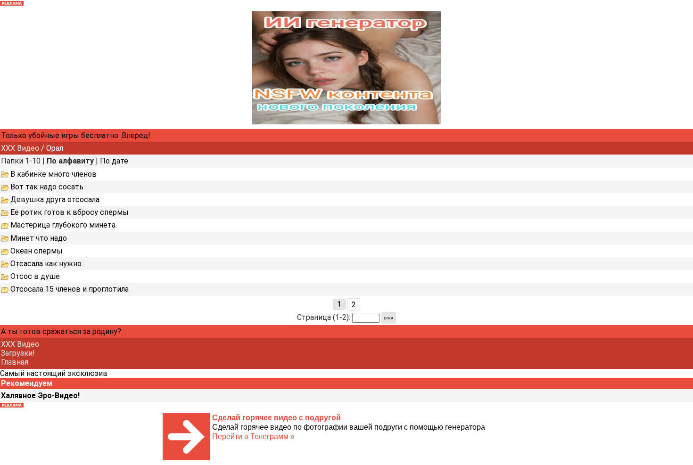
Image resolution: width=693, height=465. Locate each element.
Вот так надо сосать (46, 186)
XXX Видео (20, 148)
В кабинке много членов (53, 174)
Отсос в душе (35, 276)
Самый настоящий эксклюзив (53, 373)
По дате (114, 160)
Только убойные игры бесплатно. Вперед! (75, 135)
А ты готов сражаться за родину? (61, 331)
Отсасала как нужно (46, 263)
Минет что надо (38, 238)
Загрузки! (18, 353)
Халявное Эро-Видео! (40, 395)
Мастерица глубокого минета (63, 224)
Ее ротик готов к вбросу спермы (69, 212)
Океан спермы (36, 250)
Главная (14, 362)
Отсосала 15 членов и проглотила (69, 289)
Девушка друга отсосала (54, 199)
